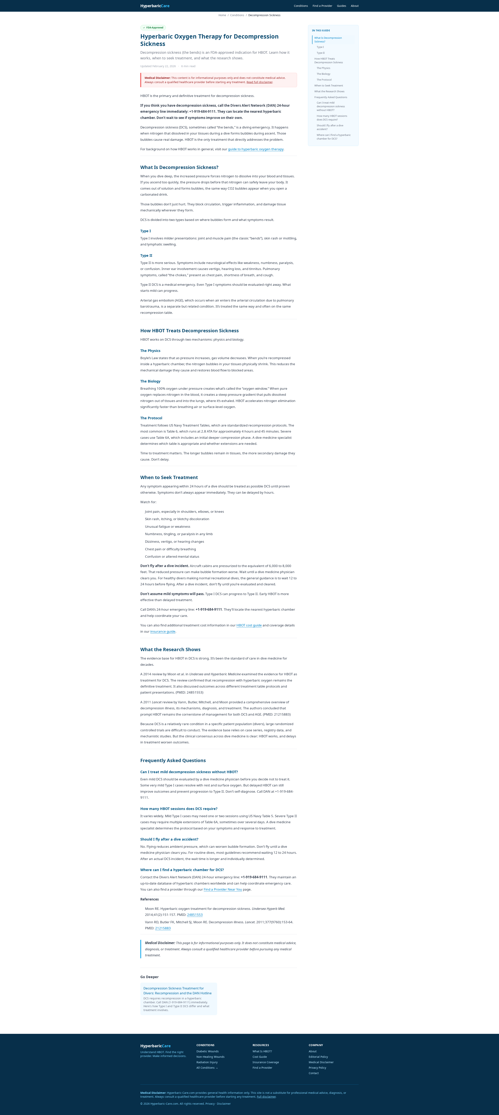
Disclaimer (224, 1103)
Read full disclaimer (259, 82)
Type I (320, 47)
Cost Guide (260, 1057)
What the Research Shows (329, 91)
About (355, 6)
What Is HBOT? (262, 1051)
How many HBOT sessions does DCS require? (332, 117)
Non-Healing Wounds (210, 1057)
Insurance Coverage (266, 1062)
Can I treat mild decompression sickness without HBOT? (331, 106)
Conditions (301, 6)
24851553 (195, 914)
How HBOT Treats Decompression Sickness (328, 60)
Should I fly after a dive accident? (330, 127)
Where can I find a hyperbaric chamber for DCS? (334, 136)
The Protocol (324, 79)
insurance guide (162, 631)
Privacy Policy (317, 1067)
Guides (341, 6)
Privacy (210, 1103)
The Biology (323, 74)
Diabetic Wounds (207, 1051)
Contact (314, 1073)
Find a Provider (322, 6)
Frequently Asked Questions (330, 97)
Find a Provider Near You (223, 889)
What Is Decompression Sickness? (328, 39)
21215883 (163, 928)
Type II (321, 53)
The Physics (323, 68)
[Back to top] (488, 1107)
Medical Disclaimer (321, 1062)
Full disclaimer (266, 1096)
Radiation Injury (207, 1062)
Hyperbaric (154, 5)
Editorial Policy (318, 1057)
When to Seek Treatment (328, 85)
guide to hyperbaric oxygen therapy (255, 149)
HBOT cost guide (249, 625)
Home (222, 15)
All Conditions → (207, 1067)
